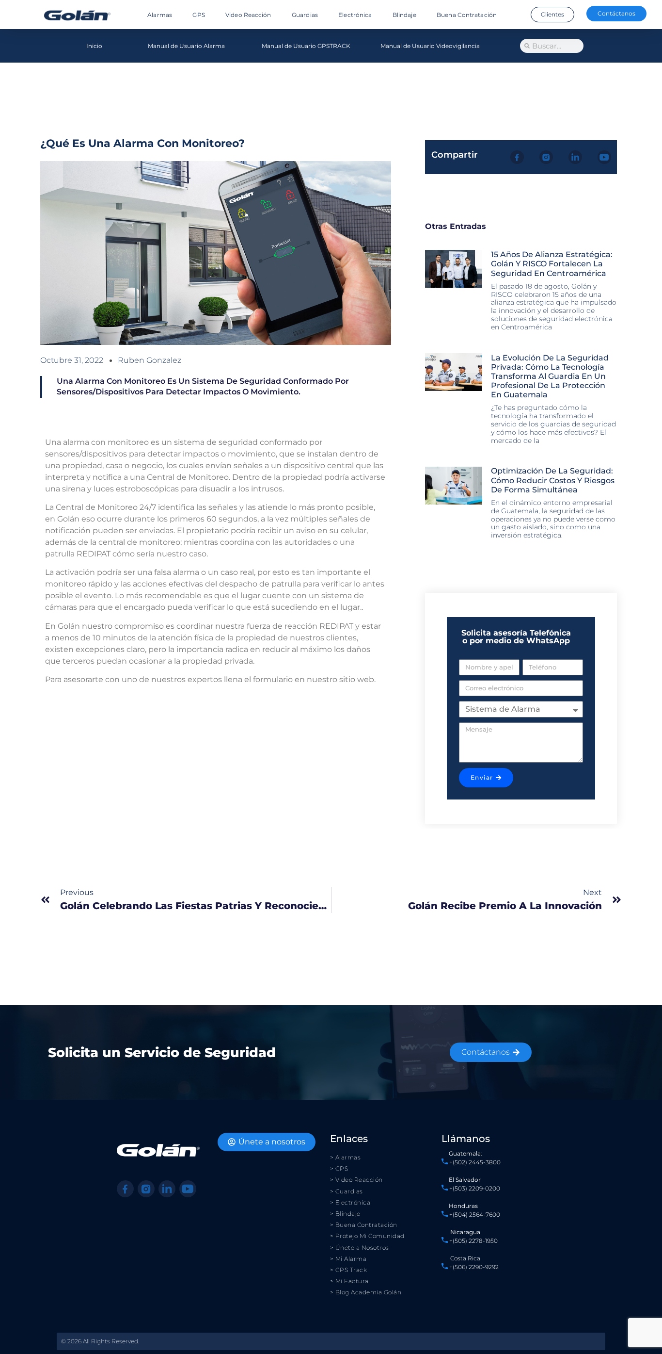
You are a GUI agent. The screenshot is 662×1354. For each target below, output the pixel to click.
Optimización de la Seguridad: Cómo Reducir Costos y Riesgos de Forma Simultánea (553, 480)
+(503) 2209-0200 (474, 1188)
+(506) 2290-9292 (473, 1267)
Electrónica (355, 15)
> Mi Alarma (348, 1259)
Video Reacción (248, 15)
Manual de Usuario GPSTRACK (306, 45)
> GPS (339, 1168)
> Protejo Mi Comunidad (367, 1236)
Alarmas (159, 15)
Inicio (94, 45)
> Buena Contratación (363, 1225)
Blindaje (404, 15)
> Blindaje (345, 1213)
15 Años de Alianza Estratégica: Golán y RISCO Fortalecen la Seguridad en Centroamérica (552, 263)
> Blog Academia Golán (366, 1292)
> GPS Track (348, 1270)
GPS (198, 15)
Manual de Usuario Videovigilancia (430, 45)
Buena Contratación (467, 15)
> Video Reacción (356, 1179)
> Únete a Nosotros (359, 1247)
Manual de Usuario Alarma (186, 45)
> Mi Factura (349, 1281)
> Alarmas (345, 1157)
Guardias (305, 15)
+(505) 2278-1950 (473, 1240)
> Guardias (346, 1191)
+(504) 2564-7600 (474, 1214)
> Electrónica (350, 1202)
